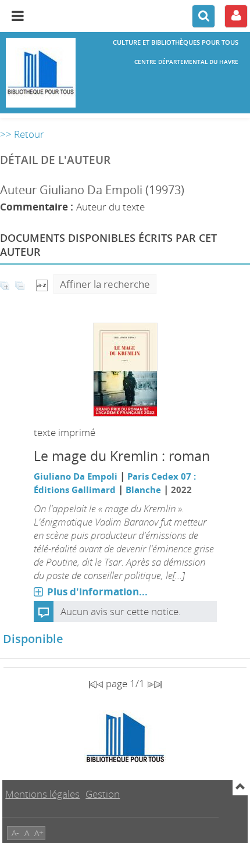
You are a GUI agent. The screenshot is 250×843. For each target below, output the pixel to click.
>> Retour (22, 134)
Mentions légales (42, 794)
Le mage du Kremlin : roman (122, 456)
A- (15, 832)
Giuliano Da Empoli (75, 476)
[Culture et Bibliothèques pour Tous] (41, 73)
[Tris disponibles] (42, 284)
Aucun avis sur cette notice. (120, 611)
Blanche (143, 489)
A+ (39, 832)
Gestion (102, 794)
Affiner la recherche (105, 284)
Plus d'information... (97, 591)
